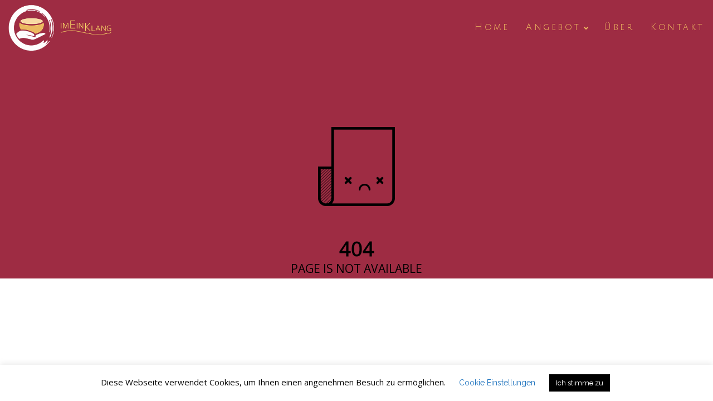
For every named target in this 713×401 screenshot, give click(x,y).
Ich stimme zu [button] (579, 383)
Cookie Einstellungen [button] (497, 382)
